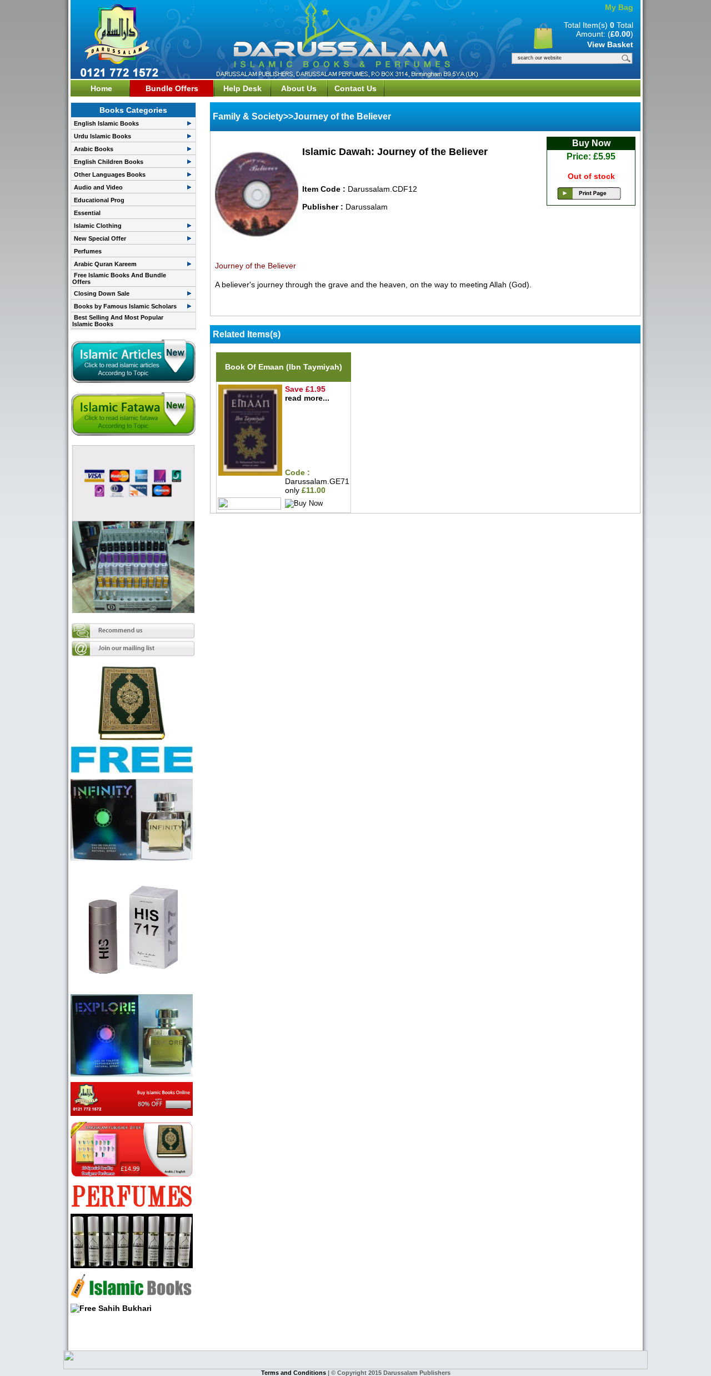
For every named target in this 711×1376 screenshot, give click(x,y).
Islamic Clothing (98, 225)
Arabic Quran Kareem (105, 264)
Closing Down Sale (101, 293)
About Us (299, 88)
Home (101, 88)
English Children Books (108, 161)
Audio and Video (98, 187)
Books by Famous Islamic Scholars (125, 306)
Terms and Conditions (294, 1372)
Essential (87, 213)
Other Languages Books (110, 174)
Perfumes (88, 251)
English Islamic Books (106, 123)
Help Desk (242, 88)
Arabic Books (93, 149)
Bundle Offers (172, 88)
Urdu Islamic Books (102, 136)
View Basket (610, 44)
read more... (307, 397)
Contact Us (355, 88)
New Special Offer (100, 238)
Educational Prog (99, 200)
